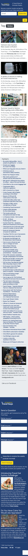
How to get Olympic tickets (10, 299)
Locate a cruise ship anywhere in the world (9, 339)
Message (7, 440)
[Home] (5, 4)
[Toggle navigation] (25, 20)
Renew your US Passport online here (13, 342)
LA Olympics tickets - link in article (13, 217)
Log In (18, 547)
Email (5, 425)
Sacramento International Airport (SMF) (14, 329)
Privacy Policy (4, 547)
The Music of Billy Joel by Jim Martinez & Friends (10, 204)
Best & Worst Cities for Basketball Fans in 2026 (10, 246)
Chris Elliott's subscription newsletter (13, 332)
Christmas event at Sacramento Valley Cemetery (11, 171)
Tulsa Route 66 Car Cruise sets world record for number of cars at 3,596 (13, 227)
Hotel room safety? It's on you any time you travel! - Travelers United (12, 311)
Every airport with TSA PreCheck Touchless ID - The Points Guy (12, 290)
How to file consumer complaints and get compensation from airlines (13, 255)
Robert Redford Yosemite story (12, 314)
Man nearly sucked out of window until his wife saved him (12, 177)
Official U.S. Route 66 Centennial (12, 303)
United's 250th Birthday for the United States (10, 210)
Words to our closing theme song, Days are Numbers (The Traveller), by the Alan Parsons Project (12, 322)
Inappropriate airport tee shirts (12, 236)
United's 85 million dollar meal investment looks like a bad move (12, 200)
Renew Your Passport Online (11, 175)
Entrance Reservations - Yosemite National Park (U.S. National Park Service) (11, 295)
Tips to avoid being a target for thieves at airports (11, 274)
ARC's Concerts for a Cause (11, 190)
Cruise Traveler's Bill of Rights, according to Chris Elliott (11, 193)
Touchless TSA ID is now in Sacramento (14, 234)
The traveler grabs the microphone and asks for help (11, 214)
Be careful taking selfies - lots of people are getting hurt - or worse (12, 162)
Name (6, 418)
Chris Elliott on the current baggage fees (14, 184)
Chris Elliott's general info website (12, 334)
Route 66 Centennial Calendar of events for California (11, 231)
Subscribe (22, 14)
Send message (7, 463)
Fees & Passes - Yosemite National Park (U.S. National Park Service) (13, 287)
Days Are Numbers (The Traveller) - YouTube (9, 326)
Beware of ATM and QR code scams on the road (10, 197)
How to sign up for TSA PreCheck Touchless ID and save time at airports (14, 278)
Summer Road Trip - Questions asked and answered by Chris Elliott (13, 223)
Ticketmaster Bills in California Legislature (9, 187)
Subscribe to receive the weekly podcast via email (14, 457)
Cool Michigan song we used (11, 336)
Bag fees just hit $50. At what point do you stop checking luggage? (13, 259)
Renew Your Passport (9, 301)
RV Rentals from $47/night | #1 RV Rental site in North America (12, 239)
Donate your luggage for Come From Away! (9, 165)
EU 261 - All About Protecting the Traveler (9, 220)
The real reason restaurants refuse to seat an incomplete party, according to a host (11, 282)
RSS (12, 547)
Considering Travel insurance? (11, 207)
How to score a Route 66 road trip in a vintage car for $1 (11, 243)
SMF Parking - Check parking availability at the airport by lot (12, 317)
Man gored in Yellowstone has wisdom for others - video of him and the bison (14, 181)
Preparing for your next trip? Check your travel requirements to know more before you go (12, 307)
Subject (6, 433)
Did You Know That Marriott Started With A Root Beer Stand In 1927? (13, 263)
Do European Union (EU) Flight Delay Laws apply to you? (11, 266)
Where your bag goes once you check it (14, 169)
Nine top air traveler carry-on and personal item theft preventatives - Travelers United (12, 251)
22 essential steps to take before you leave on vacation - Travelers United (13, 270)
